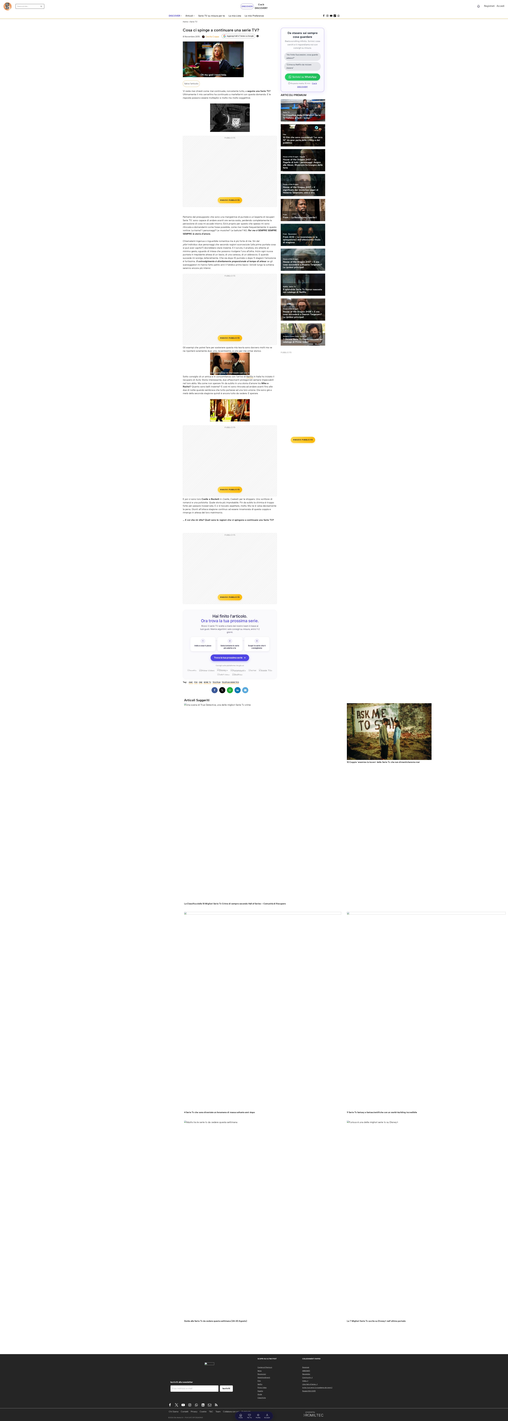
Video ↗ (305, 1381)
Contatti (184, 1411)
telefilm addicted (230, 682)
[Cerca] (41, 6)
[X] (222, 690)
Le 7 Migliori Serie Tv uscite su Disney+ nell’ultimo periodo (376, 1321)
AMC (191, 682)
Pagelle (260, 1391)
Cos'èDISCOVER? (261, 6)
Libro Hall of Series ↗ (310, 1384)
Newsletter (306, 1374)
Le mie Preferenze (254, 15)
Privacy (194, 1411)
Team (218, 1411)
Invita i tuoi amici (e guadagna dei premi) (317, 1387)
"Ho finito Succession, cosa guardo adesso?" (302, 56)
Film (259, 1381)
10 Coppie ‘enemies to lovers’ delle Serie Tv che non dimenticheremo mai (383, 762)
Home (185, 22)
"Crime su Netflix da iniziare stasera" (298, 66)
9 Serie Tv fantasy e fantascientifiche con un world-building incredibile (382, 1112)
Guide (260, 1394)
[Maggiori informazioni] (257, 36)
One (200, 682)
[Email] (245, 690)
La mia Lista (235, 15)
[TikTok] (335, 16)
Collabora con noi (231, 1411)
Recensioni (262, 1374)
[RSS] (216, 1405)
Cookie (203, 1411)
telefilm (216, 682)
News (260, 1371)
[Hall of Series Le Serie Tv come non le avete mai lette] (8, 6)
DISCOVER (247, 6)
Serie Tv (207, 682)
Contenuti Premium (265, 1367)
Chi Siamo (173, 1411)
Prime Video (262, 1387)
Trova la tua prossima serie (230, 657)
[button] (181, 15)
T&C (211, 1411)
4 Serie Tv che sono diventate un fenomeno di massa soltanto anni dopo (219, 1112)
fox (196, 682)
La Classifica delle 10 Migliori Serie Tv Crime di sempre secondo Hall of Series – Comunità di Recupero (235, 903)
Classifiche (262, 1398)
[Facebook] (324, 16)
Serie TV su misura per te (211, 15)
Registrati (489, 5)
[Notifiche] (478, 6)
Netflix (249, 376)
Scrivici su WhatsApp (304, 76)
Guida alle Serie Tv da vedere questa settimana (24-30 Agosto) (215, 1321)
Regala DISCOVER (309, 1391)
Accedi (500, 5)
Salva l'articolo (191, 83)
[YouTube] (331, 16)
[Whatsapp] (338, 16)
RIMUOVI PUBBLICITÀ (230, 200)
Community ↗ (307, 1377)
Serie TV (193, 22)
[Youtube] (183, 1405)
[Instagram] (327, 16)
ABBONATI (306, 1371)
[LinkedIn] (238, 690)
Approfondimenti (264, 1377)
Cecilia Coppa (212, 36)
